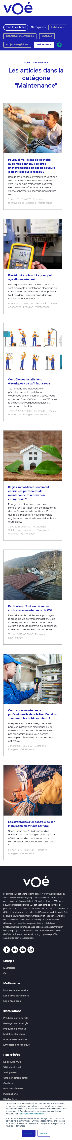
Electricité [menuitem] (9, 968)
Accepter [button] (29, 1133)
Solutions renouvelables (20, 36)
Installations (57, 27)
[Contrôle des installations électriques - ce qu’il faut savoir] (33, 372)
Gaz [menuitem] (5, 973)
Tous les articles (15, 27)
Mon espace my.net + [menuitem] (15, 990)
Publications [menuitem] (10, 1094)
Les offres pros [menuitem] (12, 1001)
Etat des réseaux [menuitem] (13, 1089)
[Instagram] (30, 949)
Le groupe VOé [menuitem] (12, 1062)
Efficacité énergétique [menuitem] (16, 1045)
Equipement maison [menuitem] (15, 1039)
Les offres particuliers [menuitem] (16, 996)
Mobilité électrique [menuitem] (14, 1034)
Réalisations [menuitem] (10, 1099)
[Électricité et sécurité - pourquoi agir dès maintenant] (33, 266)
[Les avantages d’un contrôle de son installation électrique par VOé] (33, 812)
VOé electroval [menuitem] (12, 1067)
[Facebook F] (6, 949)
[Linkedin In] (14, 949)
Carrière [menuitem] (8, 1083)
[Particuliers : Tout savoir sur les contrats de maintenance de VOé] (33, 597)
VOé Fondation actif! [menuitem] (15, 1078)
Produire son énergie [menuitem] (15, 1018)
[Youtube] (22, 949)
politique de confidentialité (32, 1113)
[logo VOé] (36, 881)
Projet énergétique (17, 44)
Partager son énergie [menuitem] (15, 1023)
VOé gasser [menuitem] (10, 1072)
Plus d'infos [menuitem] (11, 1054)
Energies (47, 36)
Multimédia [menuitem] (11, 983)
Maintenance (44, 44)
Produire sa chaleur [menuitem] (14, 1029)
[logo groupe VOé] (17, 8)
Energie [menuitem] (8, 961)
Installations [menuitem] (12, 1011)
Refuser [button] (44, 1133)
